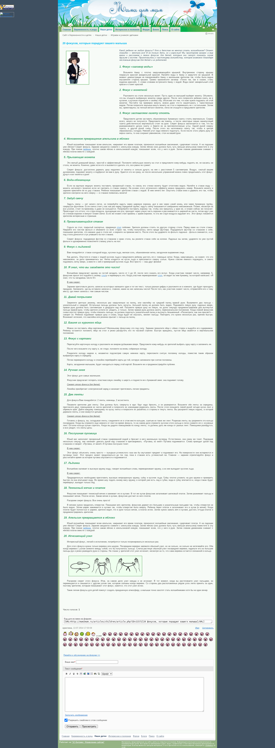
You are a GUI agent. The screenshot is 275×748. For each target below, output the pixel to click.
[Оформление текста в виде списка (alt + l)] (91, 677)
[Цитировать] (80, 677)
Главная (66, 739)
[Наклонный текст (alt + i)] (70, 677)
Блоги (144, 739)
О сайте (160, 739)
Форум (136, 739)
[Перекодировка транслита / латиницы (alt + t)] (98, 677)
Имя (197, 631)
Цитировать (208, 631)
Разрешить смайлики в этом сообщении (87, 723)
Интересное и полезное (119, 739)
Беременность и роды (82, 739)
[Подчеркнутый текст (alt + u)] (73, 677)
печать (211, 33)
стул (119, 227)
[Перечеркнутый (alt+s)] (77, 677)
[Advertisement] (91, 108)
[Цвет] (95, 677)
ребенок (87, 149)
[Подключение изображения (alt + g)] (88, 677)
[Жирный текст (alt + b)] (66, 677)
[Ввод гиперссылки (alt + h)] (84, 677)
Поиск (152, 739)
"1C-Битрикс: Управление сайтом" (88, 745)
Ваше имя (70, 665)
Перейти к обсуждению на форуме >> (81, 658)
